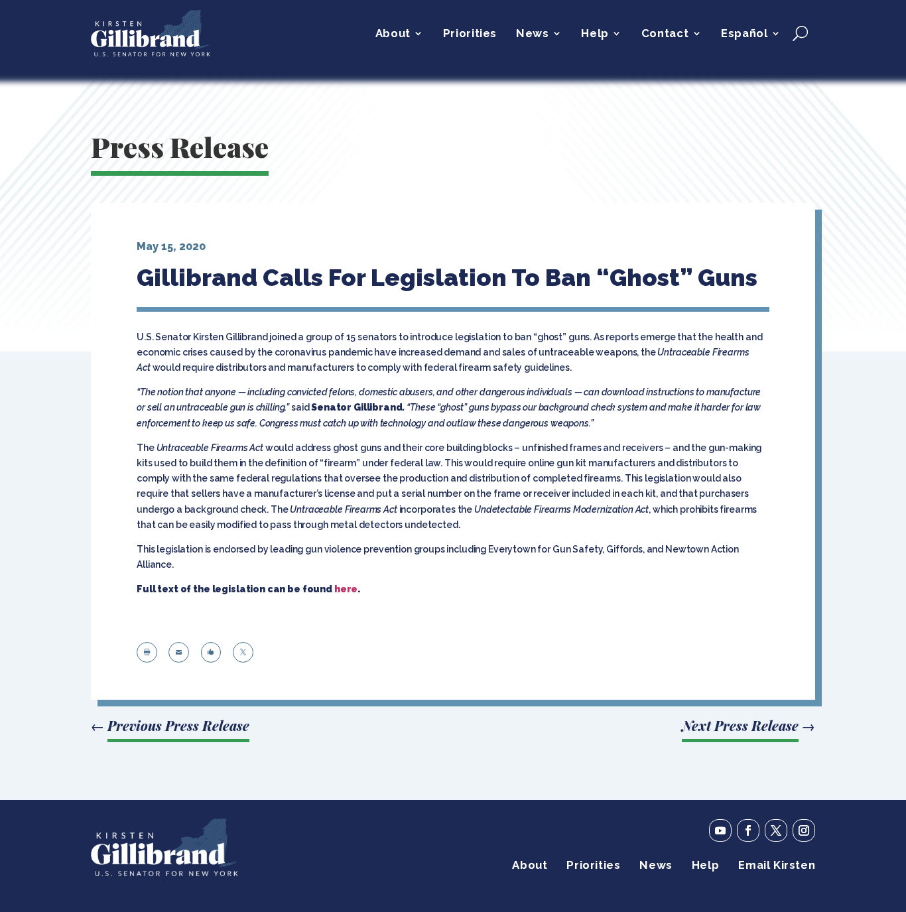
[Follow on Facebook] (748, 830)
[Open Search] (800, 33)
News (532, 34)
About (393, 34)
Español (744, 34)
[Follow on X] (776, 830)
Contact (664, 34)
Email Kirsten (776, 866)
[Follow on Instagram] (804, 830)
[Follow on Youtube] (720, 830)
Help (594, 34)
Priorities (470, 34)
